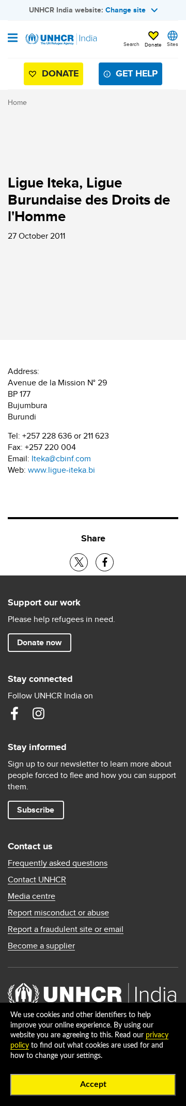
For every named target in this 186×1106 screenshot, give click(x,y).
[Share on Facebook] (105, 562)
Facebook (14, 713)
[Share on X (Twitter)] (79, 562)
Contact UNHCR (37, 879)
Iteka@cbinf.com (61, 458)
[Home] (60, 39)
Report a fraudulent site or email (65, 929)
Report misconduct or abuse (58, 912)
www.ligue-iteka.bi (61, 470)
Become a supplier (41, 946)
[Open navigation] (13, 38)
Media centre (31, 896)
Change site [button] (125, 10)
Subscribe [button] (35, 810)
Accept (93, 1084)
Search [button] (131, 44)
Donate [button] (153, 44)
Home (17, 102)
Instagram (38, 713)
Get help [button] (137, 73)
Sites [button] (172, 44)
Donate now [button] (39, 642)
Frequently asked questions (57, 863)
